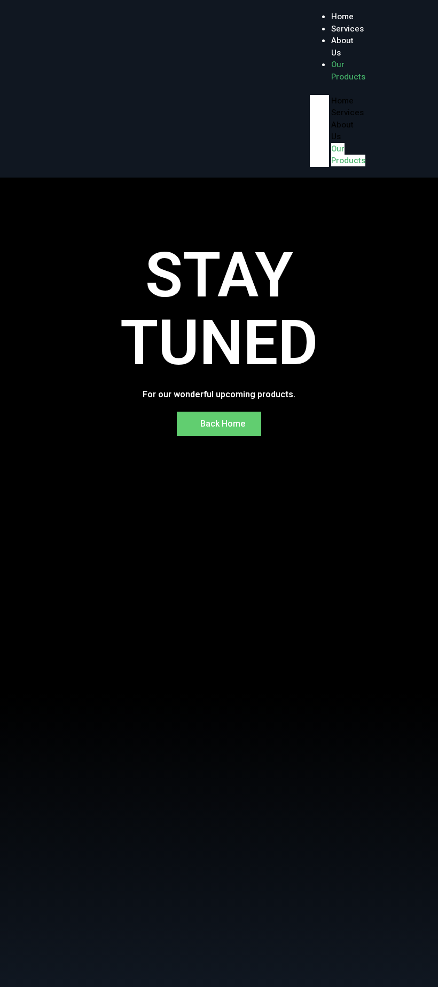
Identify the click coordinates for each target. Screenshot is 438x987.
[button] (319, 89)
